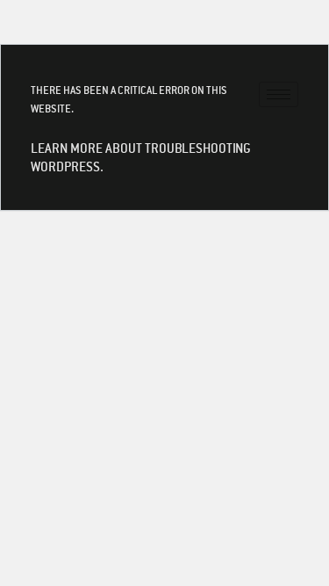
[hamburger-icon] (278, 94)
